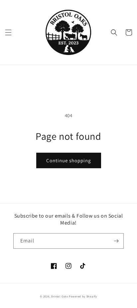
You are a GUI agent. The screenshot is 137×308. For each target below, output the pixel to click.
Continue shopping (68, 160)
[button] (8, 32)
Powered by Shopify (83, 296)
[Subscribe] (116, 241)
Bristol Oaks (59, 296)
